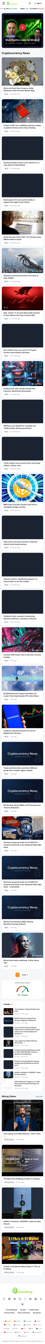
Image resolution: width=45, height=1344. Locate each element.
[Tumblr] (41, 1299)
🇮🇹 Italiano (18, 1332)
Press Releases (11, 1310)
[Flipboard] (36, 1299)
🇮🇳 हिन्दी (31, 1328)
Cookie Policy (34, 1310)
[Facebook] (9, 1299)
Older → (25, 975)
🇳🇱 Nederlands (36, 1332)
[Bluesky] (22, 1304)
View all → (39, 1096)
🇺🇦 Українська (22, 1336)
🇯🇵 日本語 (6, 1328)
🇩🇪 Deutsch (7, 1325)
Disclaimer (37, 1313)
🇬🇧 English (8, 1321)
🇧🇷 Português (28, 1321)
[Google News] (15, 1299)
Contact (23, 1310)
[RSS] (25, 1299)
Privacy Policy (9, 1313)
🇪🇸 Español (17, 1321)
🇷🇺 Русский (27, 1325)
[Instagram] (20, 1299)
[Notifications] (29, 3)
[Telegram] (30, 1299)
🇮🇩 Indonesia (37, 1325)
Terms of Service (24, 1313)
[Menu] (3, 3)
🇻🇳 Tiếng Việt (8, 1332)
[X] (4, 1299)
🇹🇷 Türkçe (37, 1321)
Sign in (39, 3)
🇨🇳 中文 (23, 1328)
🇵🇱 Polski (26, 1332)
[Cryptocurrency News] (12, 3)
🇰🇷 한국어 (15, 1328)
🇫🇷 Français (17, 1325)
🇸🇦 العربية (39, 1328)
